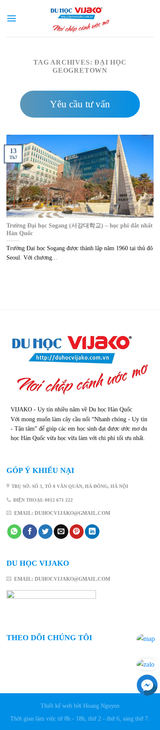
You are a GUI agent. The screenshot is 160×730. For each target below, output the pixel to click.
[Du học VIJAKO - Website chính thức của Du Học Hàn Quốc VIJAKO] (80, 18)
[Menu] (11, 18)
